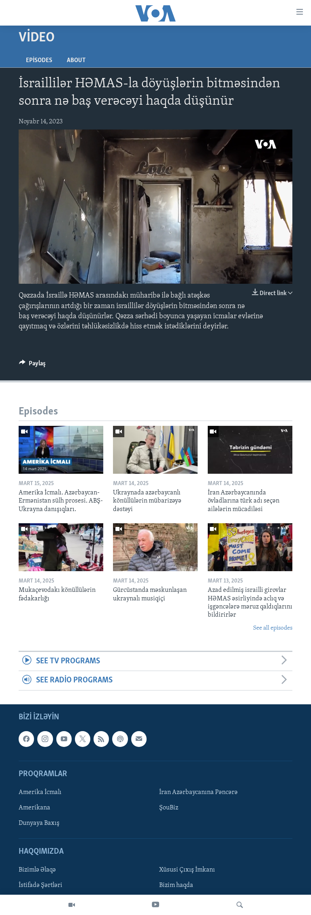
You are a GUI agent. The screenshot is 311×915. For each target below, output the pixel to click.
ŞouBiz (168, 808)
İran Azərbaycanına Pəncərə (198, 792)
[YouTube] (155, 905)
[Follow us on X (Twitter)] (82, 739)
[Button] (32, 365)
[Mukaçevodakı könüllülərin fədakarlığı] (61, 547)
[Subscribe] (139, 739)
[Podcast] (120, 739)
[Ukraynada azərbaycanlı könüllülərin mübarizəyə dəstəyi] (155, 450)
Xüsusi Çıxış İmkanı (187, 870)
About (76, 60)
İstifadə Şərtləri (40, 885)
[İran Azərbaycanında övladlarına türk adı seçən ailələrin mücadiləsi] (250, 450)
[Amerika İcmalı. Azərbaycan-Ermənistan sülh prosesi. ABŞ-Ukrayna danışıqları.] (61, 450)
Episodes (39, 60)
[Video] (72, 905)
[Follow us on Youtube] (64, 739)
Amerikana (34, 808)
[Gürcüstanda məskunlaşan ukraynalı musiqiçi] (155, 547)
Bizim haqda (176, 885)
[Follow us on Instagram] (45, 739)
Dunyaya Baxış (39, 823)
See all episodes (272, 628)
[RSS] (101, 739)
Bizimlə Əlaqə (37, 870)
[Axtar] (240, 905)
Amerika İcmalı (40, 792)
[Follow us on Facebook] (26, 739)
